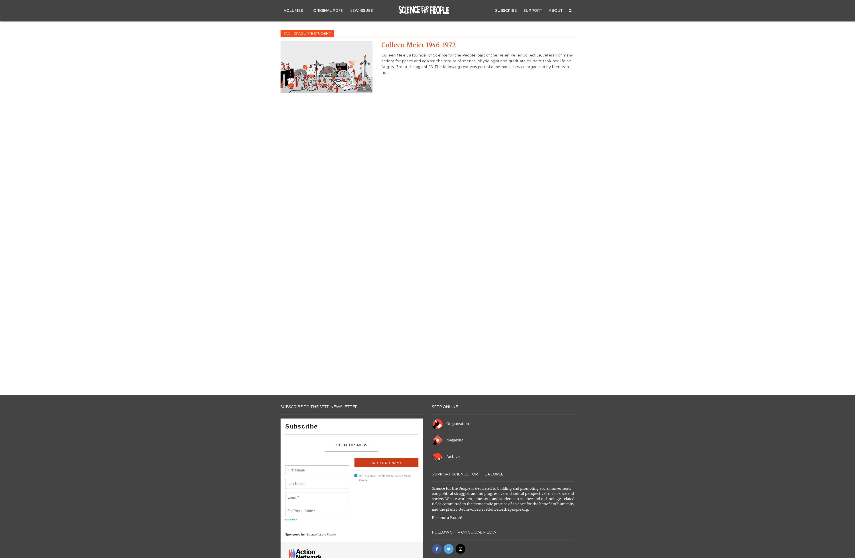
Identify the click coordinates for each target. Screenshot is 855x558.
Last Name (295, 481)
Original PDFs (328, 10)
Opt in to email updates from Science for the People (385, 478)
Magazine (454, 440)
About (556, 10)
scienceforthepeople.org (507, 509)
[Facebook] (437, 549)
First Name (296, 467)
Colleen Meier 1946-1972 (418, 45)
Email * (292, 494)
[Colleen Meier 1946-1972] (327, 67)
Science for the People (321, 534)
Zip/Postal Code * (300, 508)
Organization (457, 424)
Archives (453, 456)
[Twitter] (449, 549)
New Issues (361, 10)
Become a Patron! (447, 518)
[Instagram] (460, 549)
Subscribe (506, 10)
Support (532, 10)
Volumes (293, 10)
